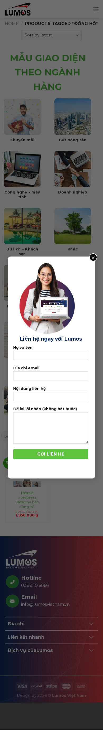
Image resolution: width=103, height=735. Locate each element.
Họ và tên (22, 347)
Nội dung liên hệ (29, 388)
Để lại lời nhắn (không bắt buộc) (45, 409)
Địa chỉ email (26, 368)
